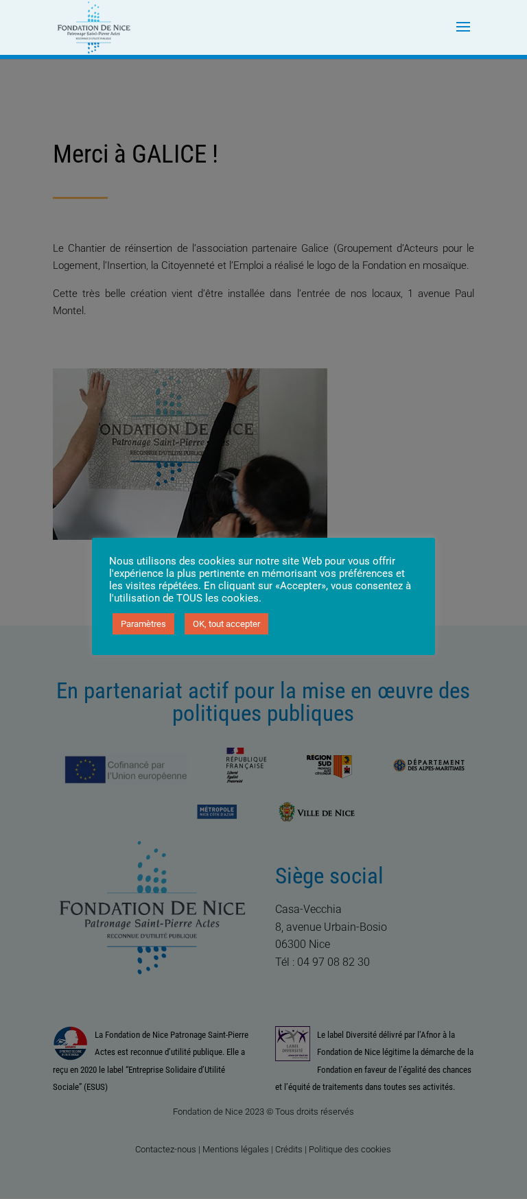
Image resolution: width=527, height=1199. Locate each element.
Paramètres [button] (143, 624)
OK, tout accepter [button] (226, 624)
